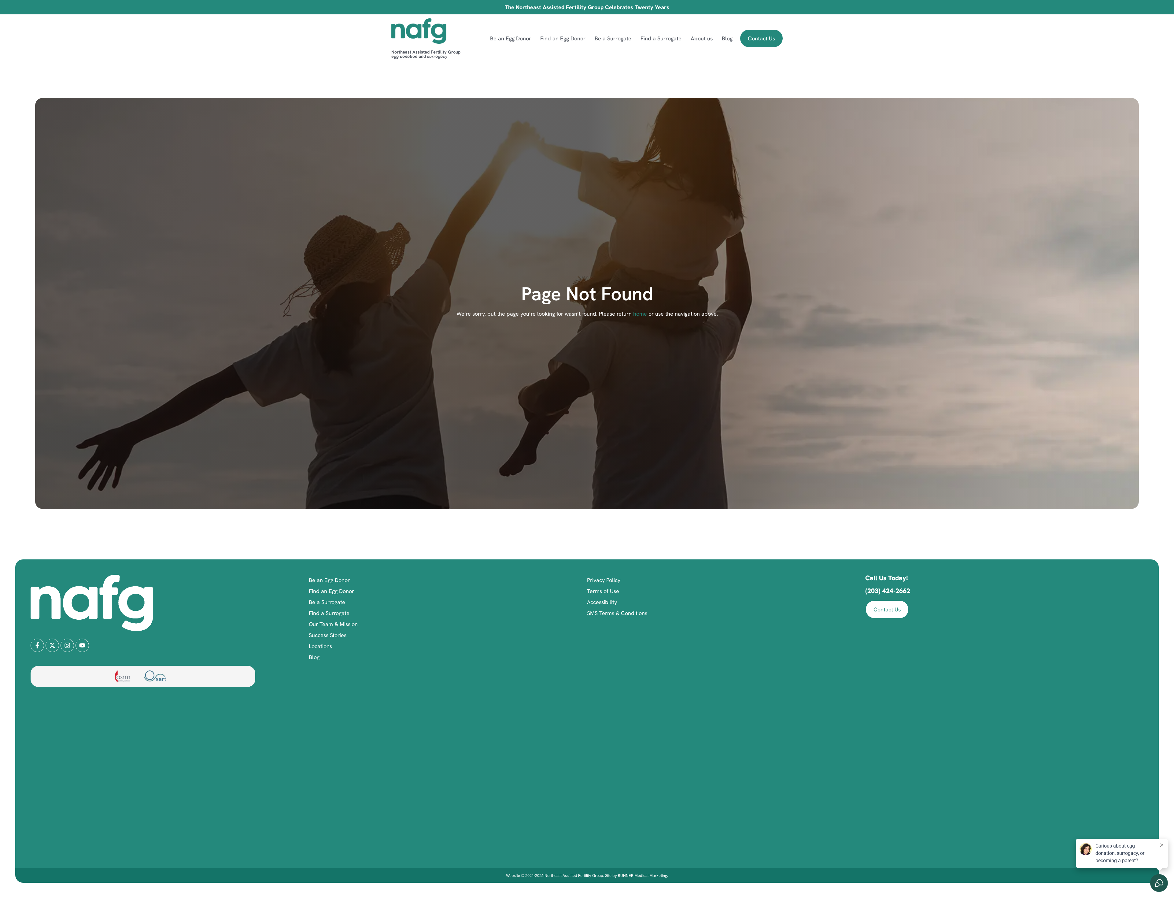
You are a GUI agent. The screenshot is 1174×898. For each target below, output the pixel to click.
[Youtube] (82, 645)
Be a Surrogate (613, 38)
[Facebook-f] (37, 645)
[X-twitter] (52, 645)
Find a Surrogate (661, 38)
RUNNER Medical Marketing (642, 875)
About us (702, 38)
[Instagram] (67, 645)
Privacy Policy (603, 580)
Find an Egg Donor (562, 38)
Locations (320, 646)
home (639, 313)
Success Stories (327, 635)
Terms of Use (603, 591)
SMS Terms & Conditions (617, 613)
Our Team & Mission (333, 624)
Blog (727, 38)
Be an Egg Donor (510, 38)
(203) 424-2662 (887, 590)
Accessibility (602, 602)
